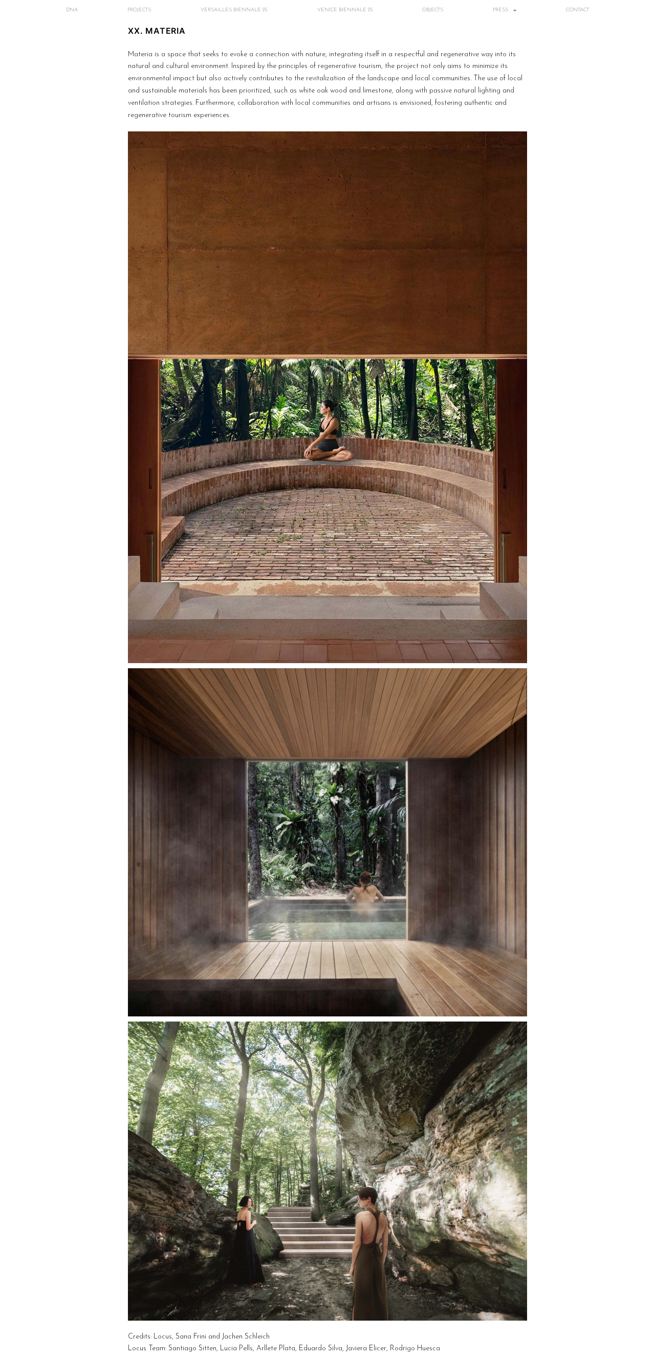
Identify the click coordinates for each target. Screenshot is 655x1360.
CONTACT (577, 10)
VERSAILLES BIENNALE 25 (234, 10)
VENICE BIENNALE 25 (345, 10)
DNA (72, 10)
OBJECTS (432, 10)
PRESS (500, 10)
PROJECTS (139, 10)
